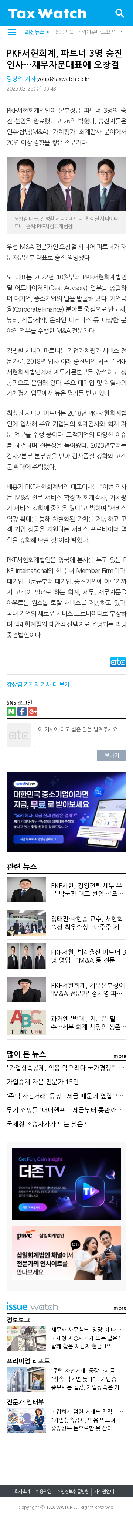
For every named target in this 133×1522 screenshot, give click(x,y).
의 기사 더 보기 (38, 684)
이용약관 (43, 1491)
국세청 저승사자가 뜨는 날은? (46, 1124)
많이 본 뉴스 (26, 1054)
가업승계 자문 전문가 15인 (43, 1082)
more (119, 1056)
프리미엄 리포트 (28, 1361)
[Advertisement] (66, 1457)
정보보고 (18, 1320)
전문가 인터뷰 (25, 1402)
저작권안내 (104, 1491)
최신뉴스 (34, 32)
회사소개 (22, 1491)
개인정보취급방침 (73, 1491)
